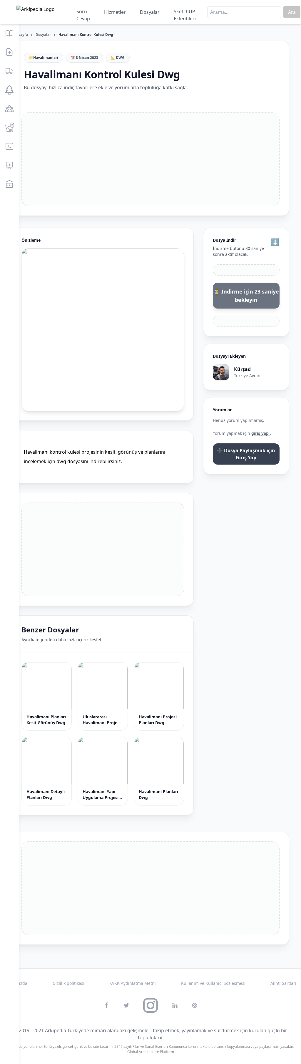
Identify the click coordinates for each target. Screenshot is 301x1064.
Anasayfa (20, 34)
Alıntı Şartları (283, 983)
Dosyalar (150, 12)
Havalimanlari (45, 57)
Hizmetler (115, 12)
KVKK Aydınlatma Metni (132, 983)
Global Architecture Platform (150, 1051)
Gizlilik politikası (68, 983)
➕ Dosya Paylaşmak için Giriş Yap (246, 454)
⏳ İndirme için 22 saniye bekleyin (246, 295)
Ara (292, 12)
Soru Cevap (83, 13)
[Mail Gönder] (195, 1005)
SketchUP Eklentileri (185, 13)
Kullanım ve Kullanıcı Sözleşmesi (213, 983)
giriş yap (260, 433)
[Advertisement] (150, 159)
